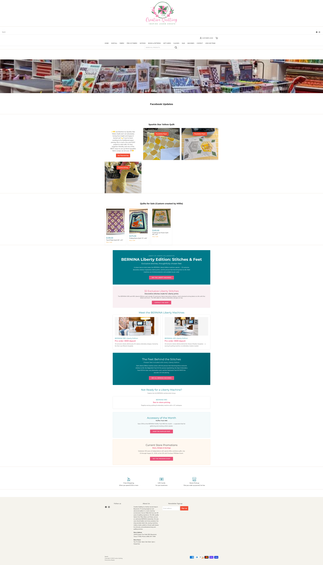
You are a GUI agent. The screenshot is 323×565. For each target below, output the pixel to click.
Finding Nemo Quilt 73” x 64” (138, 238)
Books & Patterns (154, 43)
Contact (200, 43)
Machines (190, 43)
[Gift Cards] (161, 481)
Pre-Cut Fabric (132, 43)
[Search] (176, 47)
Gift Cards (167, 43)
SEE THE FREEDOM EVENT (161, 459)
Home (107, 43)
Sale (183, 43)
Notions (143, 43)
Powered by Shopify (110, 560)
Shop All (114, 43)
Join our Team (210, 43)
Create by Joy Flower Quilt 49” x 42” (160, 233)
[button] (4, 76)
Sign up (184, 508)
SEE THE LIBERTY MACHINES (161, 277)
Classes (176, 43)
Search (3, 32)
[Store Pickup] (194, 481)
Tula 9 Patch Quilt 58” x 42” (114, 240)
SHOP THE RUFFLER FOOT (161, 431)
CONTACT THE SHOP (161, 302)
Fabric (122, 43)
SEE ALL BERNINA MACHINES (162, 378)
